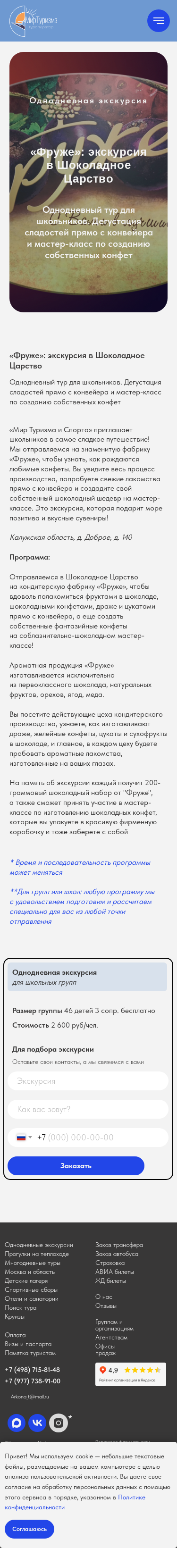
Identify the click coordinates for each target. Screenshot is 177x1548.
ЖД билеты (110, 1280)
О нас (103, 1296)
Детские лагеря (26, 1280)
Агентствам (111, 1337)
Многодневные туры (32, 1262)
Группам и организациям (114, 1325)
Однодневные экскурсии (39, 1244)
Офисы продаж (105, 1349)
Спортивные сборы (31, 1289)
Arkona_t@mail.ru (30, 1396)
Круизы (15, 1316)
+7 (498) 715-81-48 (32, 1369)
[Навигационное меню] (158, 20)
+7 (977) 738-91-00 (32, 1381)
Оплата (15, 1334)
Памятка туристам (30, 1352)
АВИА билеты (114, 1271)
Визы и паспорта (28, 1343)
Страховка (110, 1262)
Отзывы (106, 1305)
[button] (119, 1244)
